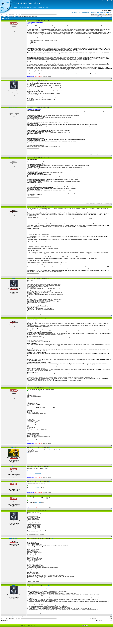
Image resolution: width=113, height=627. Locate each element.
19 (49, 157)
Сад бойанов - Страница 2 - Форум (28, 7)
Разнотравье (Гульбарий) (8, 16)
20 (52, 206)
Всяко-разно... (16, 16)
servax (13, 80)
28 (52, 511)
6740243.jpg (38, 502)
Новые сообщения (86, 12)
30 (48, 585)
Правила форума (101, 12)
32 (18, 14)
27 (49, 496)
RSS (111, 10)
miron (13, 20)
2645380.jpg (38, 487)
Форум (2, 16)
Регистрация (41, 7)
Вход (47, 7)
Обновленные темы (76, 12)
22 (49, 318)
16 (49, 20)
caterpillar (13, 447)
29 (52, 538)
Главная (15, 7)
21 (49, 278)
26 (49, 481)
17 (49, 80)
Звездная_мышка (13, 107)
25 (49, 466)
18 (49, 107)
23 (49, 387)
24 (49, 447)
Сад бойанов (22, 16)
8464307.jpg (38, 473)
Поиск (107, 12)
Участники (93, 12)
